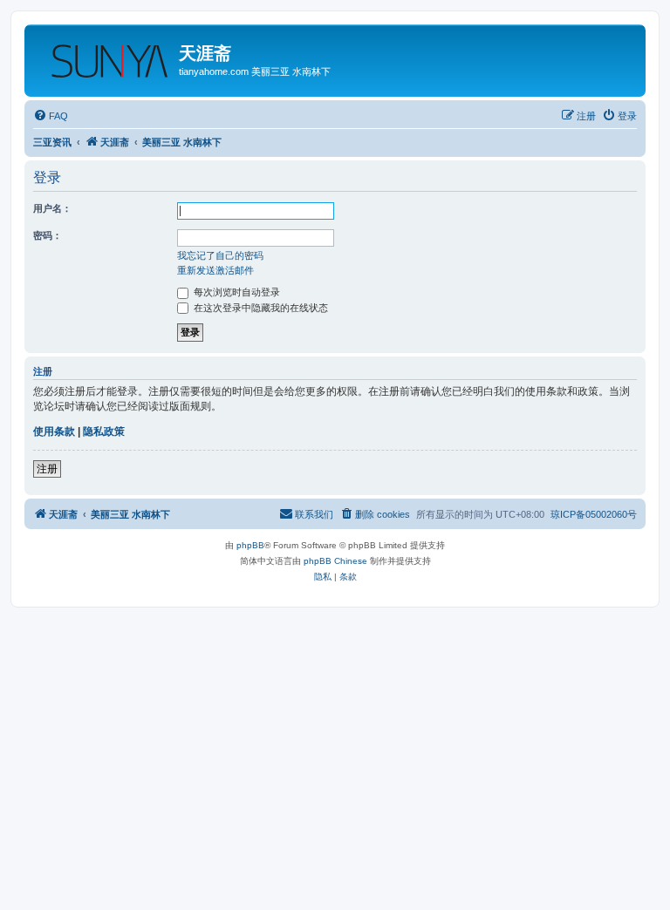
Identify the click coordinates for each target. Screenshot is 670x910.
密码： (47, 235)
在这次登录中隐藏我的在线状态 (259, 307)
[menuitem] (50, 115)
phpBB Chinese (335, 561)
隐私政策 (104, 431)
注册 (47, 469)
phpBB (250, 545)
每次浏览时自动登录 (235, 292)
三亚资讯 (52, 142)
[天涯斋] (104, 57)
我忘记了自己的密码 (220, 255)
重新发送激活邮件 (215, 270)
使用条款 (54, 431)
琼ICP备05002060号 (593, 514)
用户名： (52, 208)
